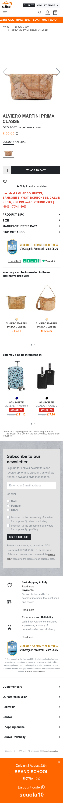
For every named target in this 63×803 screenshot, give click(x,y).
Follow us (9, 707)
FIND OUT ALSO (13, 232)
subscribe (19, 537)
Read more (28, 586)
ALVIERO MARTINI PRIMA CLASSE (28, 30)
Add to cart (38, 170)
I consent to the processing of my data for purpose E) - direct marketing (32, 519)
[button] (58, 72)
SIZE (6, 220)
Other (14, 510)
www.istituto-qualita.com (35, 671)
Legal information (50, 751)
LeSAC (7, 717)
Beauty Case (22, 26)
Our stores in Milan (15, 697)
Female (16, 506)
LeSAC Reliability (14, 737)
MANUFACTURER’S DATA (20, 226)
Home (6, 26)
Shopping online (14, 727)
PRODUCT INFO (13, 214)
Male (14, 501)
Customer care (12, 687)
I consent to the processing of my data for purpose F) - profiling (32, 527)
